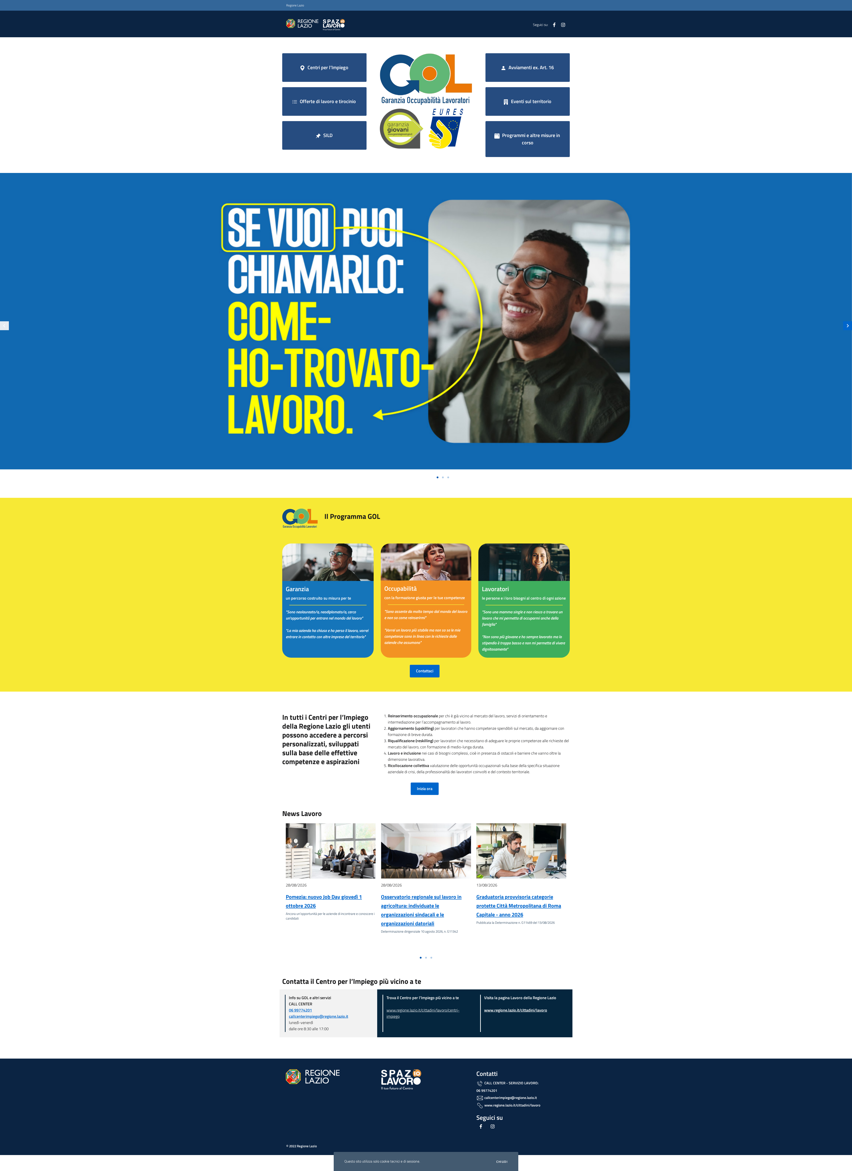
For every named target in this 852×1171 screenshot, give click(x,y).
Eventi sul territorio (530, 101)
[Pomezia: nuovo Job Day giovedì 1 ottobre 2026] (331, 850)
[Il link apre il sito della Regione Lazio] (426, 79)
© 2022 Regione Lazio (301, 1146)
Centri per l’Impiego (327, 67)
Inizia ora (424, 789)
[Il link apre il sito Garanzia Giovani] (401, 128)
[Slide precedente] (4, 325)
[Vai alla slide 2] (443, 477)
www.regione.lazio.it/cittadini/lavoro (515, 1010)
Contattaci (424, 671)
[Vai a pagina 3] (431, 958)
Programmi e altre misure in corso (530, 138)
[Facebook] (552, 24)
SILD (327, 135)
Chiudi (502, 1161)
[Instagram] (561, 24)
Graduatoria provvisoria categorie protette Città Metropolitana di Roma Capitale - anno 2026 (518, 905)
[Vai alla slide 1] (437, 477)
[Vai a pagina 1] (421, 958)
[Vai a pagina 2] (426, 958)
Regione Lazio (295, 5)
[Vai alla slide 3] (448, 477)
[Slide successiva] (847, 325)
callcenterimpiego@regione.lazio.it (318, 1016)
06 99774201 (300, 1010)
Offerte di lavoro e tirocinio (327, 101)
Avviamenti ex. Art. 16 (530, 67)
